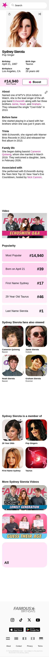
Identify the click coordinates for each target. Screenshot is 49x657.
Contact (19, 646)
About (8, 646)
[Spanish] (8, 638)
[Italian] (33, 638)
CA (19, 71)
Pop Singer (8, 55)
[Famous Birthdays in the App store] (16, 630)
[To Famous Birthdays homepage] (4, 5)
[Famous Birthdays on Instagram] (11, 620)
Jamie (15, 104)
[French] (24, 638)
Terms (40, 646)
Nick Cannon (34, 177)
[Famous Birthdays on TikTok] (20, 620)
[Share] (9, 14)
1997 (14, 64)
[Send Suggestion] (46, 92)
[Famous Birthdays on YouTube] (37, 620)
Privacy (30, 646)
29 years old (32, 71)
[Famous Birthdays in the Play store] (33, 630)
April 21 (6, 64)
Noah (23, 104)
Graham (36, 104)
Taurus (29, 64)
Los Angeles (9, 71)
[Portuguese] (16, 638)
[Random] (40, 14)
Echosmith (19, 101)
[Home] (24, 609)
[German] (41, 638)
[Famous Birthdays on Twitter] (28, 620)
